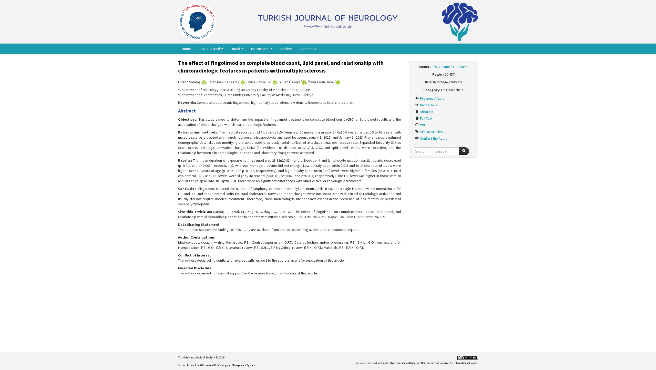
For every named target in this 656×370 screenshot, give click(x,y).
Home (186, 48)
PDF (422, 125)
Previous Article (431, 98)
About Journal (210, 48)
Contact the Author (434, 138)
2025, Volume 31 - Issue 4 (449, 66)
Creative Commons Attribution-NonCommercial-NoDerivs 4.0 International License (431, 363)
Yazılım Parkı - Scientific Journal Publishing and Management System (216, 365)
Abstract (426, 111)
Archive (286, 48)
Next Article (428, 105)
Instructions (260, 48)
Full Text (425, 118)
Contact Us (308, 48)
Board (236, 48)
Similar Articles (431, 131)
